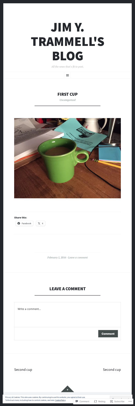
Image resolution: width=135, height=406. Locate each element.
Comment (108, 333)
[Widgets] (67, 389)
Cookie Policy (60, 400)
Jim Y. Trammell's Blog (67, 41)
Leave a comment (78, 257)
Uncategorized (68, 100)
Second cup (23, 369)
